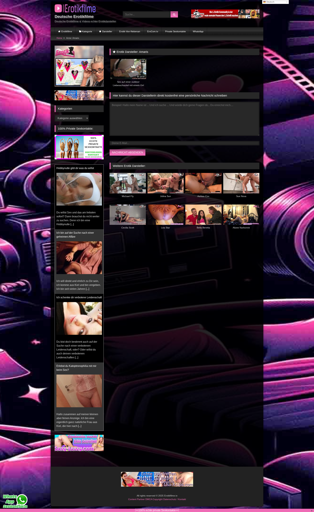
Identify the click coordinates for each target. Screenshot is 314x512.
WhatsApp (198, 31)
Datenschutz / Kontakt (174, 499)
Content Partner (136, 499)
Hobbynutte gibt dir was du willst (75, 168)
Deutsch (270, 2)
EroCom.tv (152, 31)
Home (59, 38)
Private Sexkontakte (175, 31)
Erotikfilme (66, 31)
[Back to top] (303, 502)
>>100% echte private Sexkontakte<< (157, 510)
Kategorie (87, 31)
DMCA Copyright (154, 499)
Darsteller (107, 31)
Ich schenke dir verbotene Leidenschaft (79, 297)
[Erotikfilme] (75, 9)
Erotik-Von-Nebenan (129, 31)
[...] (72, 224)
